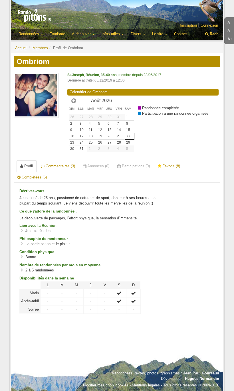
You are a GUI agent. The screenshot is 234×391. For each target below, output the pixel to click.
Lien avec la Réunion (38, 225)
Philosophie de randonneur (43, 239)
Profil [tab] (28, 166)
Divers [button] (136, 34)
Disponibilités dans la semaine (46, 278)
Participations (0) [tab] (135, 166)
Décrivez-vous (31, 191)
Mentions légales (146, 385)
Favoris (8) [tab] (170, 166)
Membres (40, 48)
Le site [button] (158, 34)
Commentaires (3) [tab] (60, 166)
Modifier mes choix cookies (105, 385)
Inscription (188, 25)
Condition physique (36, 252)
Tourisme (57, 34)
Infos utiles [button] (111, 34)
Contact (180, 34)
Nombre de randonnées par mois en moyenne (59, 265)
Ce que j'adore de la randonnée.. (48, 211)
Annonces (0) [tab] (97, 166)
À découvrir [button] (82, 34)
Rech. (214, 34)
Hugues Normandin (202, 378)
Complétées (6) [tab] (34, 177)
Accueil (21, 48)
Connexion (209, 25)
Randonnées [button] (29, 34)
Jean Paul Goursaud (201, 373)
